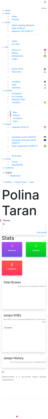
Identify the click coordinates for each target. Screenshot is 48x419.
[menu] (43, 6)
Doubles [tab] (8, 327)
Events (8, 124)
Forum (8, 159)
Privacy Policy (8, 390)
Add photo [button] (42, 232)
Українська (15, 175)
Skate (7, 22)
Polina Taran (20, 182)
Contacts (9, 167)
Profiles (8, 90)
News (7, 13)
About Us (6, 387)
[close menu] (45, 6)
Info (6, 47)
